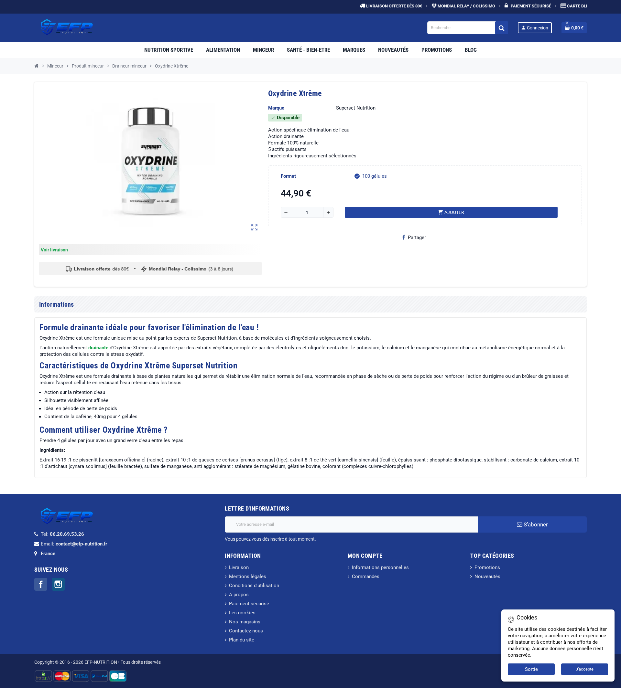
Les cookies (242, 613)
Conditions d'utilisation (254, 585)
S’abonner (535, 524)
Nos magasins (244, 622)
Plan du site (241, 640)
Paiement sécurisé (249, 604)
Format (288, 176)
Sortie (531, 669)
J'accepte (585, 669)
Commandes (365, 576)
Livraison (239, 567)
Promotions (487, 567)
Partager (417, 237)
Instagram (58, 584)
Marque (276, 108)
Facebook (40, 584)
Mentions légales (247, 576)
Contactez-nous (246, 631)
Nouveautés (487, 576)
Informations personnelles (380, 567)
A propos (239, 595)
